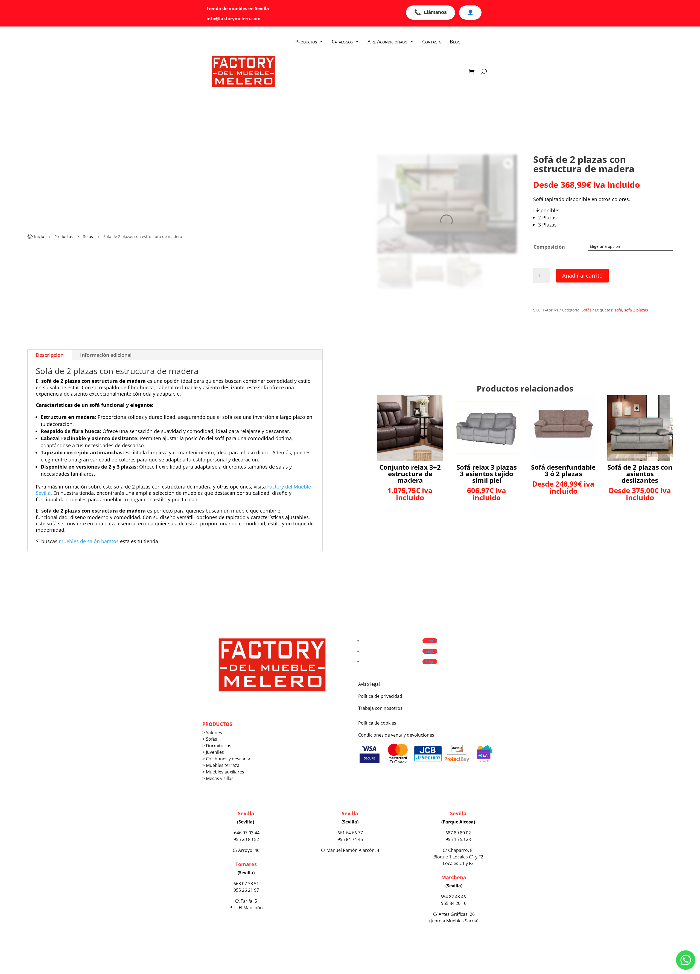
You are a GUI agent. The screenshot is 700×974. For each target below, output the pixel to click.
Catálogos (342, 41)
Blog (455, 41)
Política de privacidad (380, 696)
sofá (618, 310)
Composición (549, 246)
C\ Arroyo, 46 (246, 850)
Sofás (88, 236)
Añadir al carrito (582, 275)
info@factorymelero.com (233, 19)
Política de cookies (377, 723)
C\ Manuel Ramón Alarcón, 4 (350, 850)
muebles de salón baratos (89, 541)
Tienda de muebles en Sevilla (238, 8)
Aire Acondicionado (387, 41)
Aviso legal (369, 684)
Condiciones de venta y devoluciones (396, 735)
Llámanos (430, 12)
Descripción (49, 355)
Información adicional (106, 355)
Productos (306, 41)
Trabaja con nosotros (380, 708)
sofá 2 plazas (636, 310)
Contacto (432, 41)
